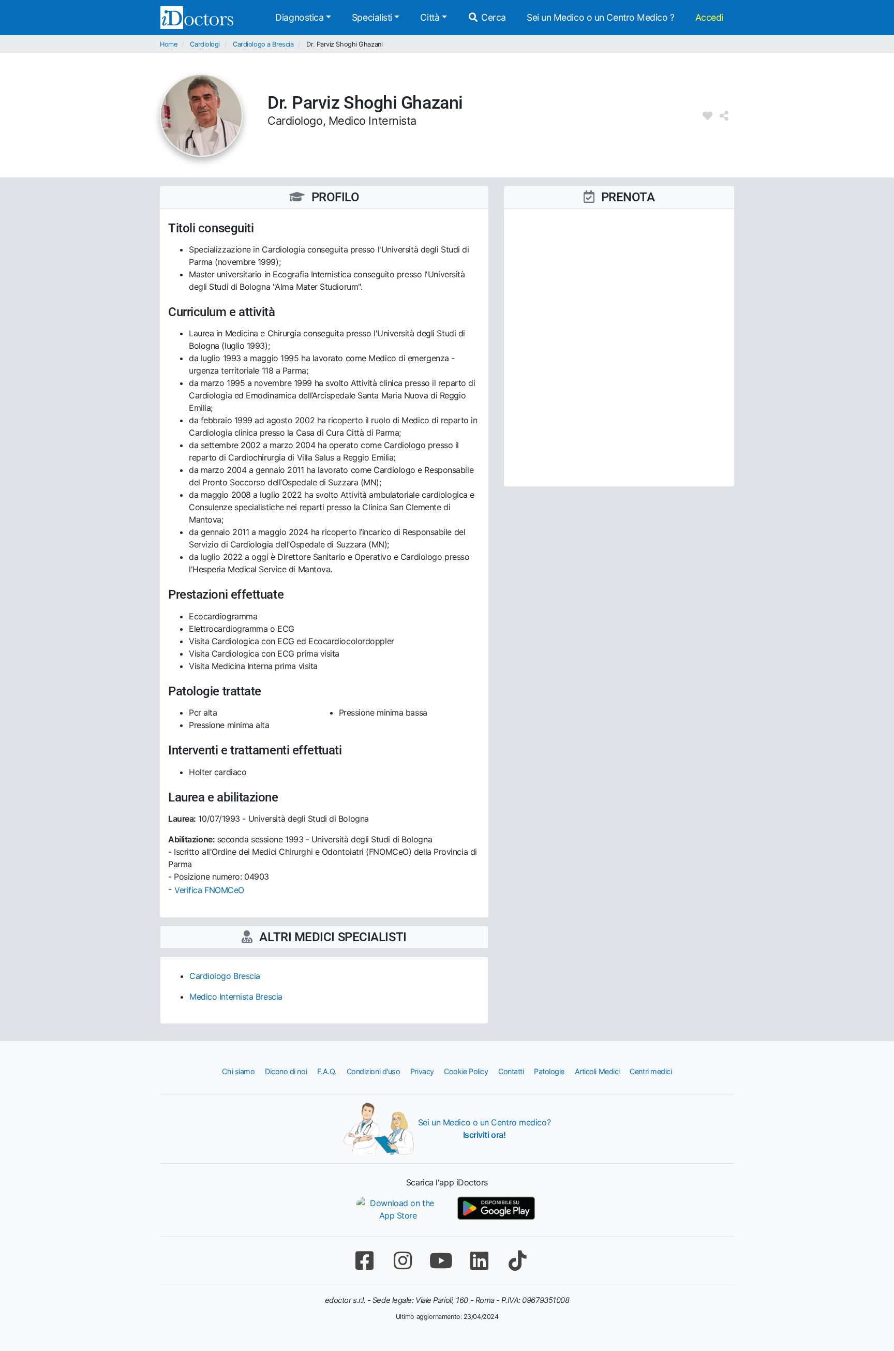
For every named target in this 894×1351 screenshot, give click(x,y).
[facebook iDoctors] (364, 1260)
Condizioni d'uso (373, 1071)
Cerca (492, 17)
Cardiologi (205, 44)
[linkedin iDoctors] (479, 1260)
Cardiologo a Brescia (263, 44)
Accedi (709, 17)
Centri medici (651, 1071)
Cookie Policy (466, 1071)
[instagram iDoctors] (402, 1260)
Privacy (422, 1071)
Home (168, 44)
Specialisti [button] (372, 17)
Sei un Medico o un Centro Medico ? (601, 17)
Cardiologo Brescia (224, 976)
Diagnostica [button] (299, 17)
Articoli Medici (597, 1071)
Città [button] (429, 17)
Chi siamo (238, 1071)
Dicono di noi (286, 1071)
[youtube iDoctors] (441, 1260)
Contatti (511, 1071)
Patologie (549, 1071)
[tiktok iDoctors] (517, 1260)
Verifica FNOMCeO (209, 890)
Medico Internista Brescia (235, 996)
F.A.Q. (326, 1071)
